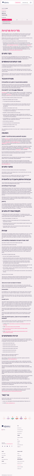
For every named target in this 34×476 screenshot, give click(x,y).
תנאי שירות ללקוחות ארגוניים (6, 23)
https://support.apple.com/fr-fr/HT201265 (12, 326)
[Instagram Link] (9, 446)
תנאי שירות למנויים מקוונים (20, 461)
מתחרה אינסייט (4, 455)
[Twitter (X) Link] (5, 446)
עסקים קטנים (19, 457)
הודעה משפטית (4, 11)
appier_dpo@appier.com (15, 142)
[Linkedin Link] (2, 446)
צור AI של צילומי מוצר (20, 429)
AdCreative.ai (4, 92)
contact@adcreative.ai (10, 443)
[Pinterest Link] (12, 446)
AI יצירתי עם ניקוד (4, 463)
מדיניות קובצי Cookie (5, 8)
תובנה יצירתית (3, 453)
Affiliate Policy (4, 13)
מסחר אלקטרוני (19, 455)
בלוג (17, 439)
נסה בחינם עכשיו (18, 2)
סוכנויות (18, 453)
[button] (4, 430)
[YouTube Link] (7, 446)
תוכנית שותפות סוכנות (20, 444)
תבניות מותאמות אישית (5, 459)
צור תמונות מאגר (19, 433)
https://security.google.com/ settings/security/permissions (12, 391)
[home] (5, 2)
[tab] (7, 20)
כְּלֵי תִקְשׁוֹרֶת (18, 446)
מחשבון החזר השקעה (20, 437)
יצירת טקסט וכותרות (19, 431)
